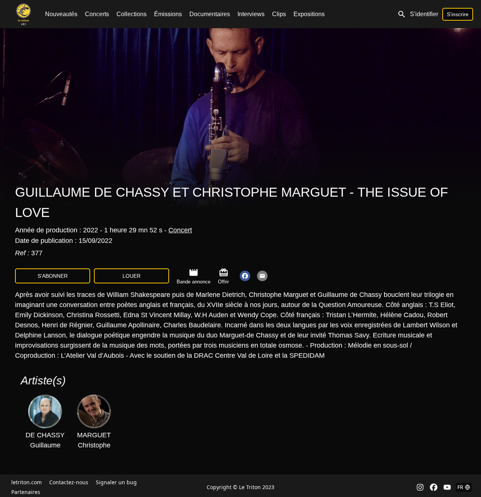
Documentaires (209, 14)
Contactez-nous (68, 482)
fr (460, 487)
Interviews (251, 14)
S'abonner (53, 276)
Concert (180, 230)
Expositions (309, 14)
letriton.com (26, 482)
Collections (131, 14)
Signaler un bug (116, 482)
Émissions (168, 14)
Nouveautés (61, 14)
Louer (132, 276)
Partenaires (25, 491)
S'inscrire (458, 14)
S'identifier (424, 14)
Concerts (97, 14)
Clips (279, 14)
